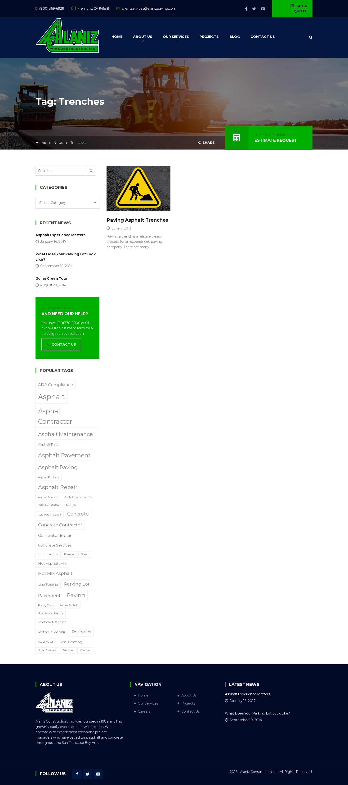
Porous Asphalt (69, 605)
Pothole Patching (52, 622)
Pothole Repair (52, 632)
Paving (76, 595)
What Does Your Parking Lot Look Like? (66, 256)
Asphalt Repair (57, 487)
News (58, 143)
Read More (128, 205)
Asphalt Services (48, 497)
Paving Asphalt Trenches (137, 220)
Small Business (47, 650)
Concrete (78, 514)
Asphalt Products (48, 477)
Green (84, 554)
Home (41, 143)
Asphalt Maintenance (65, 434)
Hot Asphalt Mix (52, 563)
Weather (85, 650)
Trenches (68, 650)
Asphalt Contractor (55, 416)
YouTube (260, 9)
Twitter (251, 9)
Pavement (49, 595)
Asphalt (51, 396)
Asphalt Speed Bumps (77, 497)
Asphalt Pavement (64, 455)
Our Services (148, 703)
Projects (188, 703)
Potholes (81, 632)
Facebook (243, 9)
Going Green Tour (51, 278)
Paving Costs (46, 605)
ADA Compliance (55, 384)
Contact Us (190, 711)
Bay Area (71, 504)
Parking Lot (76, 584)
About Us (188, 695)
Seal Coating (70, 642)
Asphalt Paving (58, 467)
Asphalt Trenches (48, 504)
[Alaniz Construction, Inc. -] (67, 35)
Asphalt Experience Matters (60, 235)
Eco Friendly (48, 554)
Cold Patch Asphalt (49, 514)
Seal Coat (45, 642)
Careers (144, 711)
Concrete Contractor (60, 525)
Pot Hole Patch (50, 613)
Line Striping (48, 584)
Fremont (69, 554)
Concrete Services (54, 545)
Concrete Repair (54, 535)
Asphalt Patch (49, 444)
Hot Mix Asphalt (55, 573)
